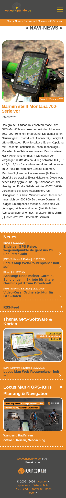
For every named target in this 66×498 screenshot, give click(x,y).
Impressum (23, 485)
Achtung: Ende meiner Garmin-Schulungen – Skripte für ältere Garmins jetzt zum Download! (28, 279)
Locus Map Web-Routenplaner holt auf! (31, 265)
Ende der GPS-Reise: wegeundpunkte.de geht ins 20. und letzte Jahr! (28, 250)
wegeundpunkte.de (29, 458)
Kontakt (42, 481)
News (18, 21)
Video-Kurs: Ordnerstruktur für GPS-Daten (28, 294)
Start (9, 21)
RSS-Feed (11, 307)
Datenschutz (41, 485)
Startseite (36, 489)
